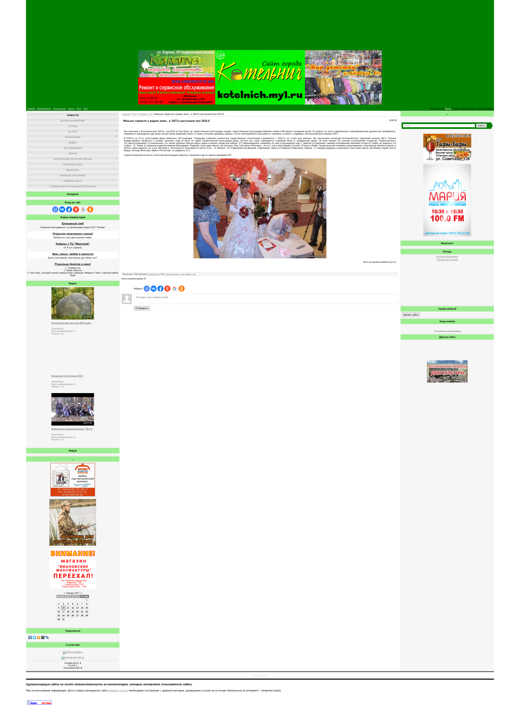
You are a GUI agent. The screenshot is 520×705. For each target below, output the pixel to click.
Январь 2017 (72, 593)
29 (87, 615)
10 (63, 608)
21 (82, 611)
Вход (78, 108)
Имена (188, 274)
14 (82, 608)
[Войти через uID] (55, 209)
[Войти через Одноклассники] (90, 209)
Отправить (141, 308)
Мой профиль (44, 108)
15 (87, 608)
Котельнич (175, 274)
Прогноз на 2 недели (447, 259)
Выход (71, 108)
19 (73, 611)
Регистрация (59, 108)
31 (63, 619)
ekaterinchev (153, 274)
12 (73, 608)
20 (77, 611)
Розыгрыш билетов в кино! (73, 264)
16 (58, 611)
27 (77, 615)
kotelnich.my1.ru (118, 690)
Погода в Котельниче (447, 256)
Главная (31, 108)
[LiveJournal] (47, 637)
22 (87, 611)
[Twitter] (34, 637)
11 (68, 608)
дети (183, 274)
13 (77, 608)
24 (63, 615)
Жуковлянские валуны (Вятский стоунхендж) (72, 323)
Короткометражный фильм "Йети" (72, 429)
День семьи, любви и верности (72, 253)
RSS (85, 108)
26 (73, 615)
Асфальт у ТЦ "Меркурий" (73, 243)
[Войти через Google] (83, 209)
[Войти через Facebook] (69, 209)
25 (68, 615)
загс (194, 274)
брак (167, 274)
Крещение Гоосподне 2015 (67, 376)
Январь (143, 114)
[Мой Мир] (43, 637)
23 (58, 615)
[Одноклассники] (39, 637)
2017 (134, 114)
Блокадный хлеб (73, 223)
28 (82, 615)
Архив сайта (410, 314)
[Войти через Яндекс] (76, 209)
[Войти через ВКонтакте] (62, 209)
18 (68, 611)
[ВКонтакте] (30, 637)
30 (58, 619)
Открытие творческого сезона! (73, 233)
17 (63, 611)
